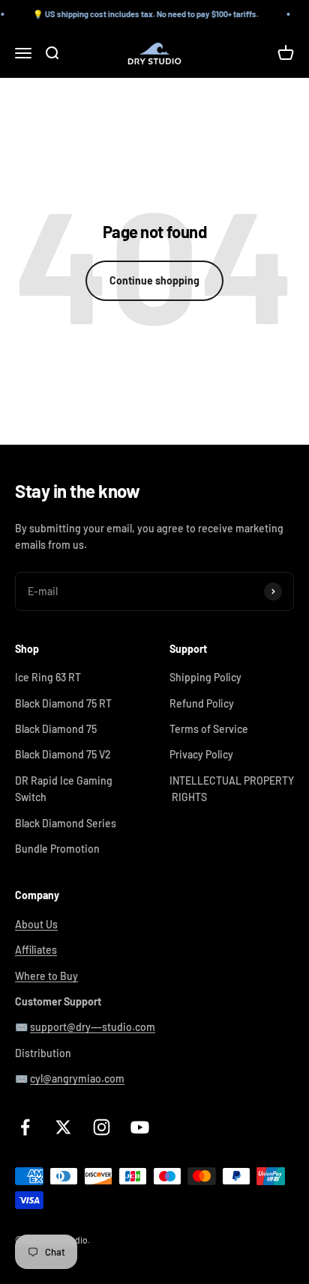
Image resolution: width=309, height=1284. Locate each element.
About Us (36, 924)
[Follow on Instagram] (102, 1127)
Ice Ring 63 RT (48, 677)
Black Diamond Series (65, 823)
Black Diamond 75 (56, 728)
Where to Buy (46, 976)
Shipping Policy (206, 677)
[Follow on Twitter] (63, 1127)
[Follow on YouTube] (140, 1127)
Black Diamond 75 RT (63, 703)
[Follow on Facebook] (25, 1127)
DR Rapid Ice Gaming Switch (63, 788)
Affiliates (36, 949)
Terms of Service (209, 728)
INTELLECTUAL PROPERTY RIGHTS (232, 788)
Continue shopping (155, 280)
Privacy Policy (201, 754)
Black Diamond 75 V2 (63, 754)
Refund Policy (202, 703)
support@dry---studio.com (92, 1026)
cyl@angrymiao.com (77, 1078)
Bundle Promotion (57, 848)
